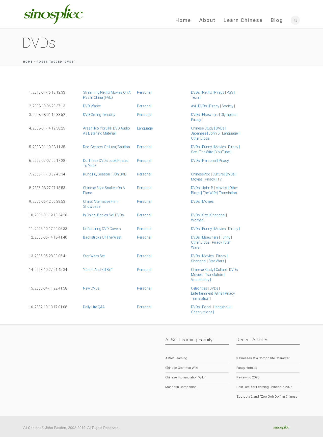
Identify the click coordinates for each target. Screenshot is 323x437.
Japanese (200, 133)
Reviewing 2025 (247, 377)
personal (144, 92)
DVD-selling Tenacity (99, 115)
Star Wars (217, 261)
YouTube (223, 152)
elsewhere (211, 115)
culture (219, 174)
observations (202, 312)
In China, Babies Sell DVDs (103, 215)
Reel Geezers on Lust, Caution (106, 147)
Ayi (194, 106)
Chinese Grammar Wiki (181, 368)
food (207, 307)
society (228, 106)
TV (220, 179)
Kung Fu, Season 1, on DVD (104, 174)
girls (220, 293)
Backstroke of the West (102, 237)
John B (215, 133)
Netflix (208, 92)
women (198, 220)
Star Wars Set (94, 256)
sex (195, 152)
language (145, 128)
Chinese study (203, 128)
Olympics (229, 115)
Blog (277, 20)
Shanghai (218, 215)
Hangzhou (222, 307)
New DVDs (91, 288)
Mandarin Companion (181, 387)
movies (221, 147)
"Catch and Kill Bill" (98, 270)
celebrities (200, 288)
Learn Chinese (243, 20)
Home (183, 20)
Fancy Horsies (246, 368)
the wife (207, 152)
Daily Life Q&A (94, 307)
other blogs (201, 138)
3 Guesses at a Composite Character (262, 358)
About (207, 20)
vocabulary (201, 280)
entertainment (203, 293)
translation (228, 193)
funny (208, 147)
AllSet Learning (176, 358)
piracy (220, 92)
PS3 (231, 92)
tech (195, 97)
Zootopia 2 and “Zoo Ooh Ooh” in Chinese (266, 396)
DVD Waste (92, 106)
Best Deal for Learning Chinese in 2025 (264, 387)
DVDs (196, 92)
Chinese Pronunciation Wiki (185, 377)
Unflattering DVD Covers (102, 229)
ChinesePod (201, 174)
